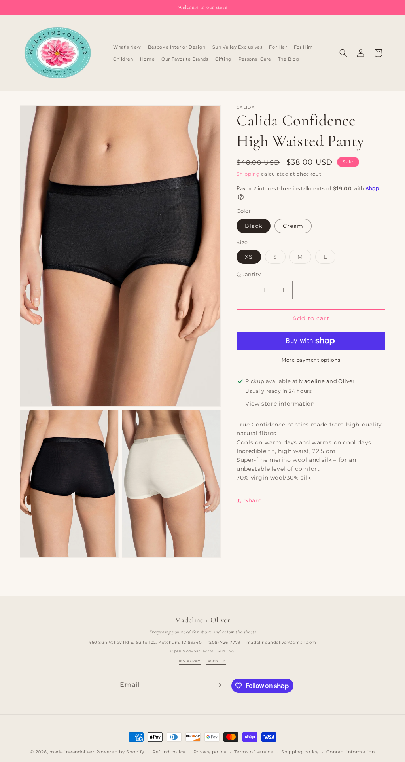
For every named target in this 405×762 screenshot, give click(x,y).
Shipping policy (300, 751)
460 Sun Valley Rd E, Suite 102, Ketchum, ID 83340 (145, 642)
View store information (279, 403)
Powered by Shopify (120, 751)
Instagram (190, 661)
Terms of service (253, 751)
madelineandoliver (72, 751)
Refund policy (168, 751)
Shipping (248, 174)
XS (249, 256)
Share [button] (252, 500)
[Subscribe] (218, 685)
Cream (293, 225)
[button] (343, 53)
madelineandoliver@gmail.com (281, 642)
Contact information (350, 751)
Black (253, 225)
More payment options (311, 360)
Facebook (216, 661)
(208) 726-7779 (224, 642)
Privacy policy (210, 751)
